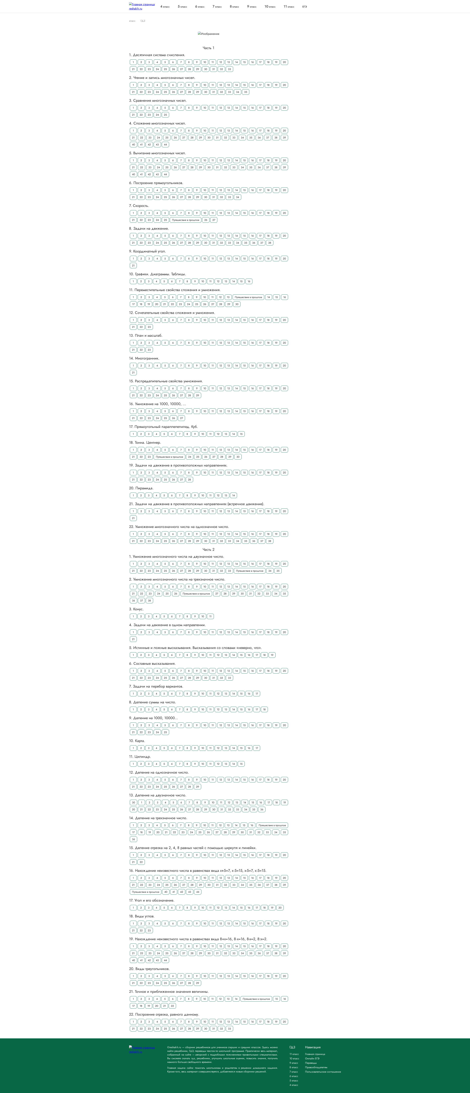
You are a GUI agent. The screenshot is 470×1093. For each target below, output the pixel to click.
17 (260, 62)
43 (157, 144)
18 (268, 62)
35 (245, 92)
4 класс (294, 1085)
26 (173, 69)
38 (275, 137)
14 (236, 62)
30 (205, 69)
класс (165, 6)
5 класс (294, 1080)
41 (141, 144)
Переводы (311, 1063)
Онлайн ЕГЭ (312, 1058)
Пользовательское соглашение (323, 1072)
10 (204, 62)
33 (229, 69)
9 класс (294, 1063)
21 (133, 69)
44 (165, 144)
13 (228, 62)
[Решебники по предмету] (137, 21)
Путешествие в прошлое (185, 220)
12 (220, 62)
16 (252, 62)
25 (165, 69)
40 (133, 144)
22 (141, 69)
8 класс (294, 1067)
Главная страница (315, 1054)
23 (149, 69)
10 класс (294, 1058)
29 (197, 69)
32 (221, 69)
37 (267, 137)
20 (284, 62)
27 (181, 69)
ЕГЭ (304, 6)
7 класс (294, 1072)
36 (259, 137)
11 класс (294, 1054)
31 (213, 69)
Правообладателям (316, 1067)
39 (284, 137)
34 (237, 92)
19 (276, 62)
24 (157, 69)
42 (149, 144)
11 (213, 62)
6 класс (294, 1076)
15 (244, 62)
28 (189, 69)
